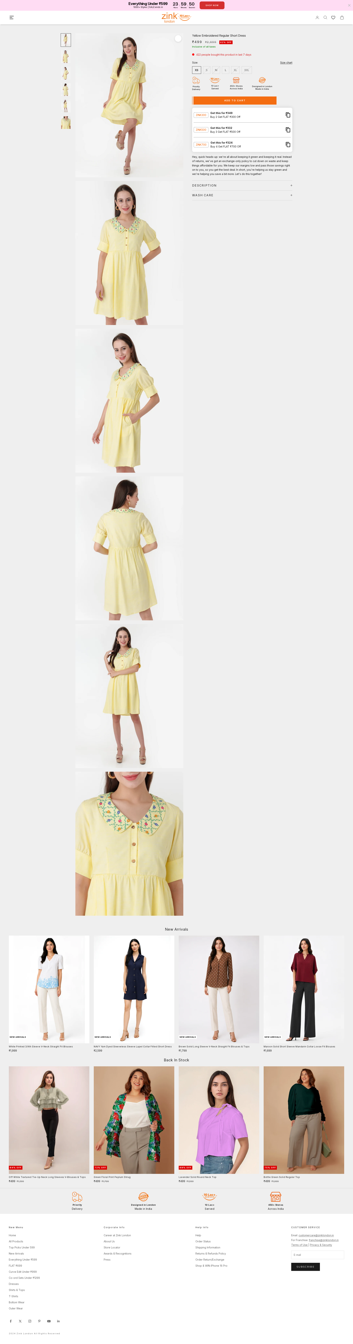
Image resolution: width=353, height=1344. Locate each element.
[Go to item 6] (66, 122)
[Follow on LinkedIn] (58, 1321)
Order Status (203, 1241)
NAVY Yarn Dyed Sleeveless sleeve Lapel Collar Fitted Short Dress (133, 1046)
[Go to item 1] (66, 40)
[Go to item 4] (66, 89)
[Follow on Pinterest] (39, 1321)
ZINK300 (201, 114)
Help (198, 1235)
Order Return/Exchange (209, 1259)
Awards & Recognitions (117, 1253)
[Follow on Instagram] (30, 1321)
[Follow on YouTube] (49, 1321)
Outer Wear (16, 1308)
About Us (109, 1241)
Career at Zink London (117, 1235)
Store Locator (112, 1247)
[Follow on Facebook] (11, 1321)
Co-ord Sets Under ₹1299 (24, 1277)
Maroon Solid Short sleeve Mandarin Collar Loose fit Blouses (299, 1046)
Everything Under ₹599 (23, 1259)
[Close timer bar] (349, 5)
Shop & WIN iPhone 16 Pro (211, 1265)
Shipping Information (207, 1247)
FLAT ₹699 (15, 1265)
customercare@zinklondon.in (316, 1235)
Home (12, 1235)
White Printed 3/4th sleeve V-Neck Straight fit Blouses (41, 1046)
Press (107, 1259)
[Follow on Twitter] (20, 1321)
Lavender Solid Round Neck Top (198, 1177)
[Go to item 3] (66, 73)
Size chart (286, 62)
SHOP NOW (212, 5)
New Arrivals (16, 1253)
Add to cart (235, 100)
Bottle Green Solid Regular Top (282, 1177)
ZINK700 (201, 144)
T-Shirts (13, 1296)
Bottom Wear (16, 1302)
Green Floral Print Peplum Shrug (112, 1177)
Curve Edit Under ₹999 (23, 1271)
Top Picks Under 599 (22, 1247)
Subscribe (306, 1266)
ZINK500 (201, 129)
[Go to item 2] (66, 56)
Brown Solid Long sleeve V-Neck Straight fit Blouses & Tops (214, 1046)
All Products (16, 1241)
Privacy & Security (321, 1244)
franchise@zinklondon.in (324, 1240)
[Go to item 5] (66, 106)
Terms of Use (299, 1244)
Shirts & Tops (17, 1290)
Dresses (14, 1283)
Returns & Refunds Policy (210, 1253)
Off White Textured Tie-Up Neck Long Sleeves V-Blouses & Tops (47, 1177)
